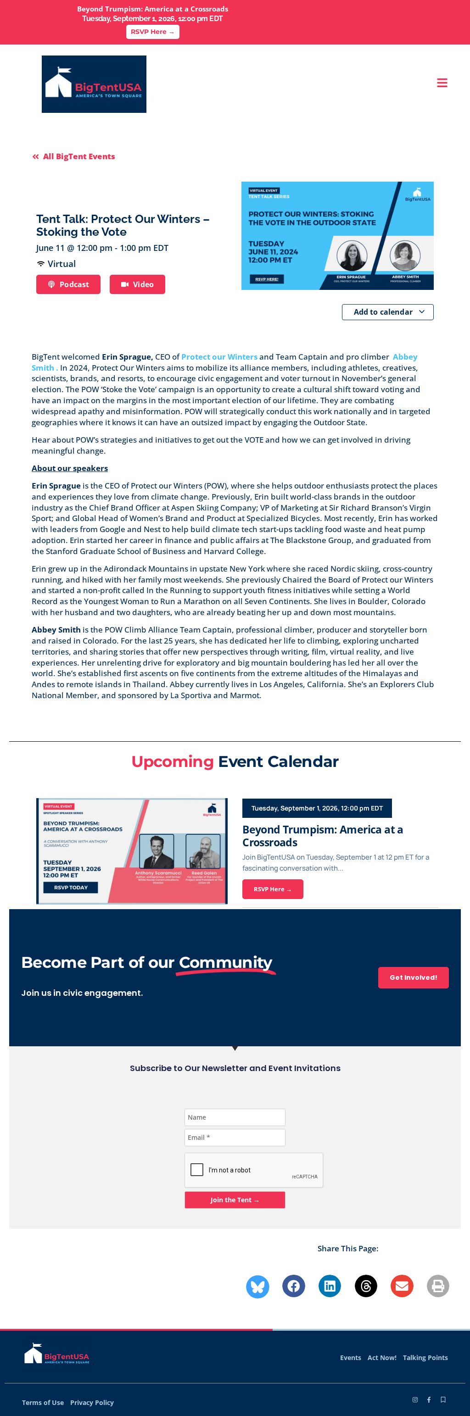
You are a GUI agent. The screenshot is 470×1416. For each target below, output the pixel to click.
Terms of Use (43, 1402)
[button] (293, 1286)
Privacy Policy (92, 1402)
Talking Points (425, 1357)
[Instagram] (415, 1400)
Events (350, 1357)
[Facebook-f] (429, 1400)
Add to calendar (384, 312)
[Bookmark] (443, 1400)
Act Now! (382, 1357)
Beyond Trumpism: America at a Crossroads (322, 836)
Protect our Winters (220, 356)
